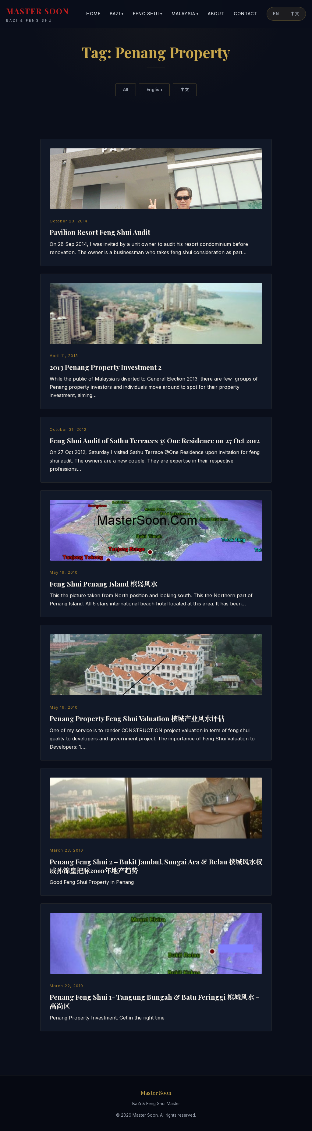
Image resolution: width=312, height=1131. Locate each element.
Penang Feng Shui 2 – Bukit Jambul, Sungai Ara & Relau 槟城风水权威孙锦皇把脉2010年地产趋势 (156, 866)
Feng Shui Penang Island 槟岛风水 (103, 583)
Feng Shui (147, 13)
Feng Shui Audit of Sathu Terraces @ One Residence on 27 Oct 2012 (155, 440)
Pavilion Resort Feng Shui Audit (100, 232)
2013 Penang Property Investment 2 (105, 367)
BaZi (117, 13)
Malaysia (185, 13)
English (154, 89)
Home (93, 13)
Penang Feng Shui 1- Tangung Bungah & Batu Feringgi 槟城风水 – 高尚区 (155, 1001)
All (125, 89)
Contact (245, 13)
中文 (295, 13)
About (216, 13)
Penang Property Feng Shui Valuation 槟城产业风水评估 (137, 718)
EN (276, 13)
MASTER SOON (37, 14)
